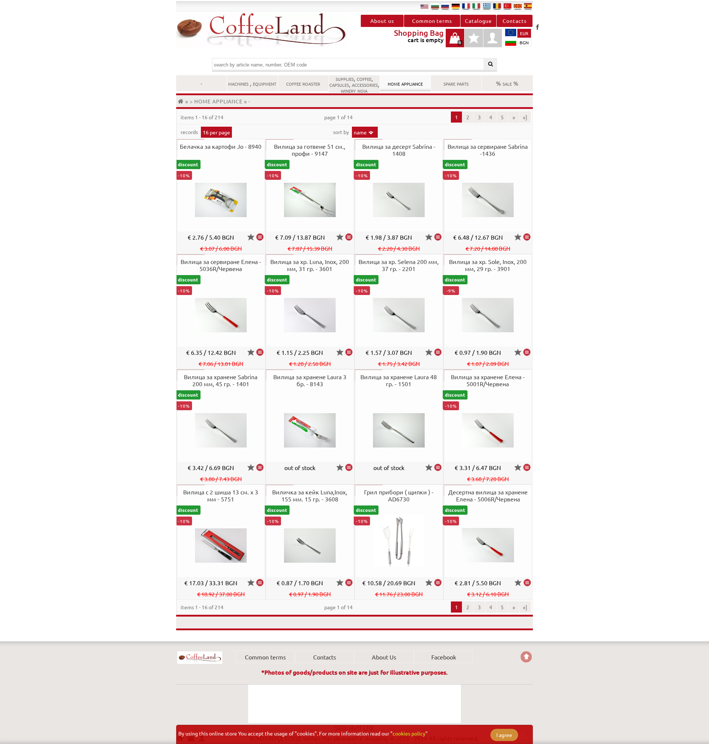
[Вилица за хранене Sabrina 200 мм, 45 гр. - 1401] (260, 467)
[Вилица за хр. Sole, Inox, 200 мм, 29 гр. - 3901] (527, 352)
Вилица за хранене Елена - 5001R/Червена (488, 380)
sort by (341, 131)
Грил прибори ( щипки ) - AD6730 (399, 495)
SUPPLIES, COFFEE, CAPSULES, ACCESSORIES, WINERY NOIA (354, 84)
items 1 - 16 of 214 (202, 117)
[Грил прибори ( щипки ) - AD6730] (438, 582)
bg (435, 6)
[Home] (181, 101)
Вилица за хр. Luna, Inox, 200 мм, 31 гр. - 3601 (309, 265)
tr (507, 6)
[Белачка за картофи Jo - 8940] (260, 237)
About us (382, 20)
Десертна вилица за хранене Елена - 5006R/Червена (488, 495)
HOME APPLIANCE (405, 83)
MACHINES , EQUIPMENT (252, 83)
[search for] (490, 64)
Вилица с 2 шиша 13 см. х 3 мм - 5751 (220, 495)
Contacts (514, 20)
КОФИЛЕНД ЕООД (199, 657)
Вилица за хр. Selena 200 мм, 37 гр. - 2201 (399, 265)
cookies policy (409, 733)
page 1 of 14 (338, 117)
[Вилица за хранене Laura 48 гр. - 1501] (438, 467)
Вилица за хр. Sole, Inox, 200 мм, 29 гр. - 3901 (488, 265)
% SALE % (507, 83)
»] (525, 117)
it (476, 6)
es (528, 6)
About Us (384, 657)
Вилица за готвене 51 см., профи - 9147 (309, 150)
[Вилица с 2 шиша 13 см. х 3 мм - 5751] (260, 582)
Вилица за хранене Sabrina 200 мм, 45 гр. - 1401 (220, 380)
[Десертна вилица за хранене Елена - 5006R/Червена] (527, 582)
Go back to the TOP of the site (526, 656)
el (486, 6)
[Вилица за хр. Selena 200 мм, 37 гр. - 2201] (438, 352)
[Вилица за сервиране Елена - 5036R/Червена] (260, 352)
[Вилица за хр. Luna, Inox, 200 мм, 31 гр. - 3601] (349, 352)
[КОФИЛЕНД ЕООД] (265, 30)
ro (497, 6)
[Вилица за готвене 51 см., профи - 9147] (349, 237)
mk (517, 6)
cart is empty (455, 42)
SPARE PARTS (456, 83)
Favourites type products (474, 42)
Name (360, 132)
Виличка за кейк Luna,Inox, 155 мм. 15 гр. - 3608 (309, 495)
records (190, 131)
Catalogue (478, 20)
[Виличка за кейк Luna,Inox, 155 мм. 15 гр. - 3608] (349, 582)
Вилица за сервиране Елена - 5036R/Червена (221, 265)
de (455, 6)
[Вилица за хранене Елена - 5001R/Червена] (527, 467)
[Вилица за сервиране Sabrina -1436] (527, 237)
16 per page (216, 132)
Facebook (537, 27)
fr (466, 6)
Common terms (432, 20)
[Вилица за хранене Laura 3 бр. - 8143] (349, 467)
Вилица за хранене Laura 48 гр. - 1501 (398, 380)
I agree (504, 734)
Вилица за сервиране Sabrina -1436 (488, 150)
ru (445, 6)
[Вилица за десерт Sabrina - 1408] (438, 237)
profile (492, 38)
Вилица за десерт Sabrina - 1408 (398, 150)
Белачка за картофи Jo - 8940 (220, 146)
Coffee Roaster (303, 83)
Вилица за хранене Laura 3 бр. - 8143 (309, 380)
